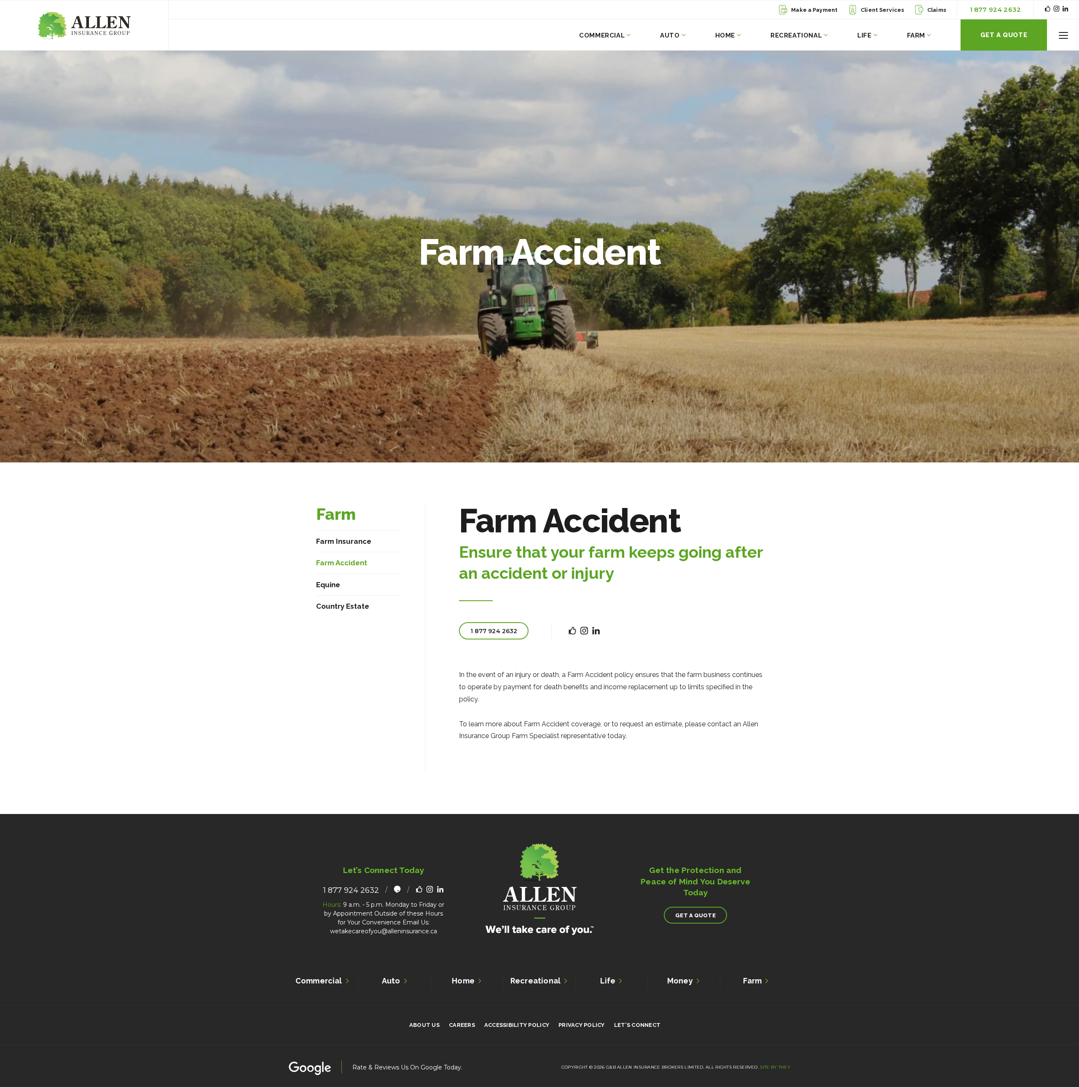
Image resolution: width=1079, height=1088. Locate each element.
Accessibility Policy (516, 1025)
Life (864, 35)
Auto (669, 35)
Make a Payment (814, 10)
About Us (424, 1025)
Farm (916, 35)
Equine (328, 584)
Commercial (602, 35)
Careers (462, 1025)
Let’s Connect (637, 1025)
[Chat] (397, 890)
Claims (936, 10)
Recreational (796, 35)
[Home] (84, 25)
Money (680, 980)
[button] (1063, 35)
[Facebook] (1047, 9)
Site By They (775, 1067)
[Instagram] (1056, 9)
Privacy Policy (581, 1025)
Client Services (882, 10)
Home (725, 35)
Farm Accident (341, 563)
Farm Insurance (343, 541)
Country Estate (342, 606)
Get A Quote (1004, 35)
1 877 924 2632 (995, 9)
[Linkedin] (1065, 9)
